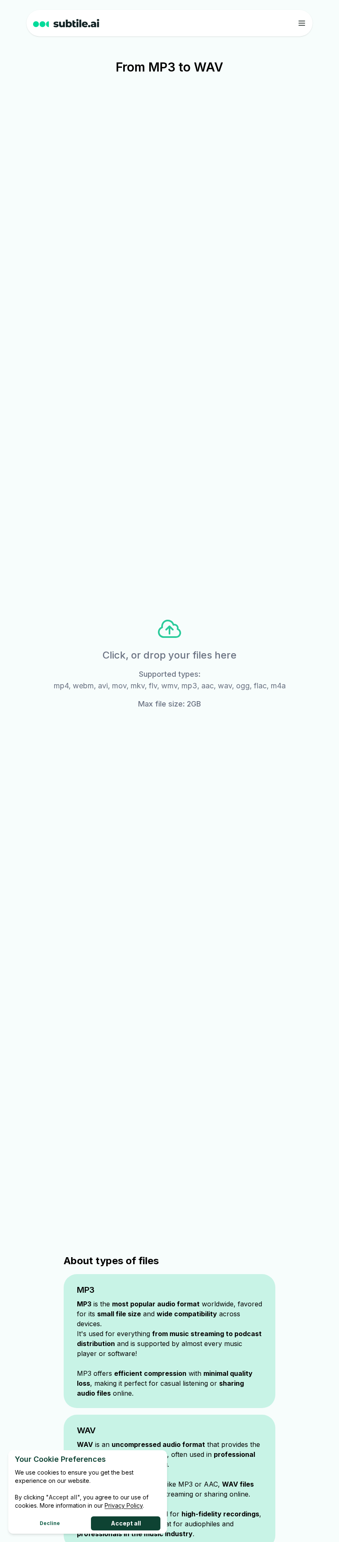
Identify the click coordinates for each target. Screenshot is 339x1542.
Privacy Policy (124, 1505)
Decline (50, 1523)
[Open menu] (302, 23)
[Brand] (78, 23)
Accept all (126, 1523)
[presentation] (169, 662)
